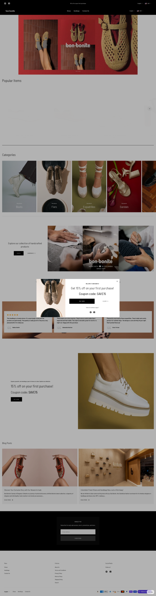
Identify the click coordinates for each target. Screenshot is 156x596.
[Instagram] (91, 312)
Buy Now (82, 301)
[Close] (117, 281)
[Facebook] (94, 312)
